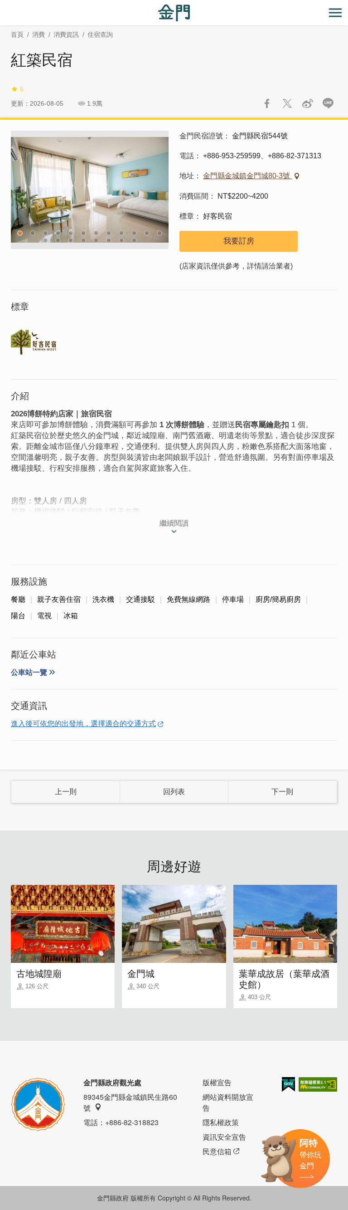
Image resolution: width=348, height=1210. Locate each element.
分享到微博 (308, 103)
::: (2, 5)
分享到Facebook (267, 103)
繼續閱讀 (174, 523)
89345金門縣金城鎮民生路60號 (130, 1102)
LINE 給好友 (328, 103)
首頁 (17, 34)
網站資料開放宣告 (228, 1102)
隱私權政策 (221, 1122)
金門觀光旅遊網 (174, 13)
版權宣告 (217, 1082)
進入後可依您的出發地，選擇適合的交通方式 (83, 723)
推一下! (287, 103)
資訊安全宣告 (224, 1137)
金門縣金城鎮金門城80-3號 (247, 176)
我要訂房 (238, 241)
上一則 (66, 791)
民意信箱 (217, 1151)
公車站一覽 (29, 672)
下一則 (282, 791)
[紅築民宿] (90, 190)
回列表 (174, 791)
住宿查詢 (100, 34)
